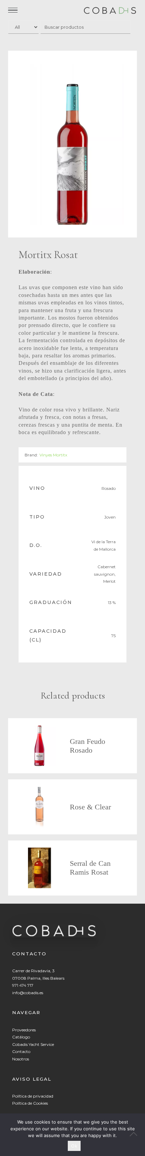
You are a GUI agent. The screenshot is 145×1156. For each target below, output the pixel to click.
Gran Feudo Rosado (87, 745)
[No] (136, 1134)
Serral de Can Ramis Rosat (90, 867)
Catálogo (21, 1036)
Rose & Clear (90, 807)
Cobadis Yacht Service (33, 1044)
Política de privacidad (32, 1096)
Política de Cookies (30, 1103)
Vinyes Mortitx (53, 454)
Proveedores (24, 1029)
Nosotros (20, 1058)
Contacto (21, 1051)
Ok (74, 1146)
